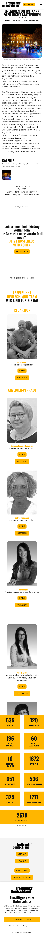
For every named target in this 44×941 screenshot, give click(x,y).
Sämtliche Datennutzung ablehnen (22, 926)
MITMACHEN (29, 4)
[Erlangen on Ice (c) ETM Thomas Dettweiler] (6, 175)
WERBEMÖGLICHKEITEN (22, 877)
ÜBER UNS (22, 854)
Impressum (27, 933)
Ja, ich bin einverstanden (22, 919)
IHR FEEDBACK (22, 870)
